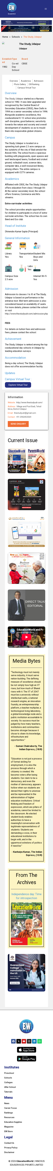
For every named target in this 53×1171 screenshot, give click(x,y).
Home (5, 37)
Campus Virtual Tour (27, 88)
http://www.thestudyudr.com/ (29, 402)
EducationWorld (25, 1161)
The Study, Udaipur (14, 98)
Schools (16, 37)
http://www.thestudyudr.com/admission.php (26, 313)
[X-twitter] (18, 1041)
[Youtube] (24, 1041)
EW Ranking (34, 84)
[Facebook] (13, 1041)
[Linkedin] (34, 1041)
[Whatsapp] (39, 1041)
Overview (14, 81)
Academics (26, 81)
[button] (45, 9)
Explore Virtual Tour (18, 385)
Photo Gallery (20, 84)
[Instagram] (29, 1041)
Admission (38, 81)
